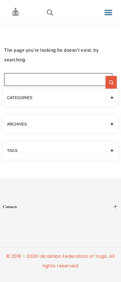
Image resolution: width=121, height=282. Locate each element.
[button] (108, 12)
